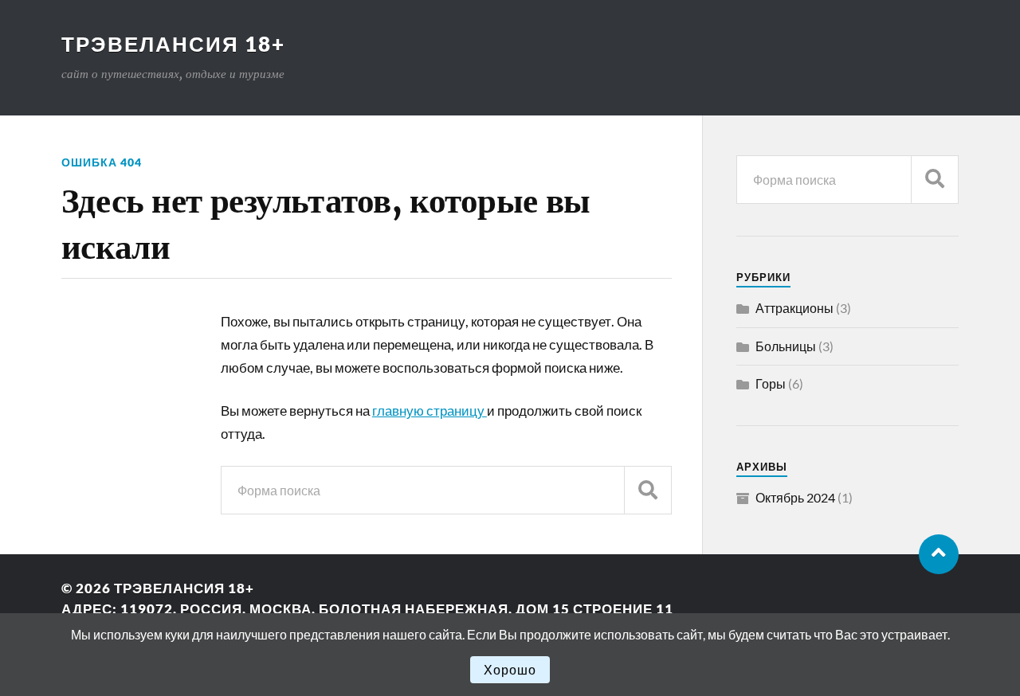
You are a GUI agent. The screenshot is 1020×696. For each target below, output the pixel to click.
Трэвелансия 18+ (173, 44)
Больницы (785, 346)
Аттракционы (794, 307)
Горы (770, 383)
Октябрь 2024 (795, 497)
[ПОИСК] (648, 490)
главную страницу (429, 410)
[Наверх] (939, 554)
